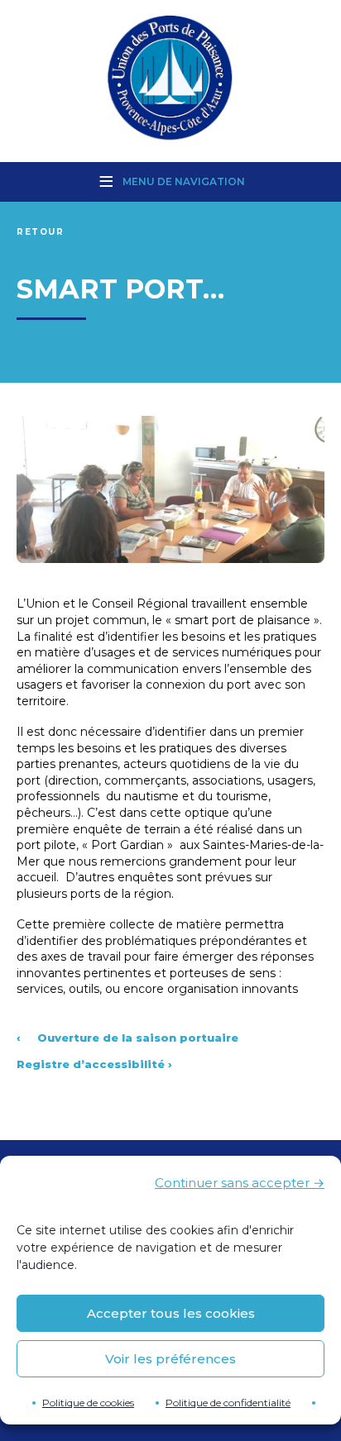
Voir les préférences (170, 1359)
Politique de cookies (88, 1402)
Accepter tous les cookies (171, 1313)
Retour (41, 232)
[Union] (170, 79)
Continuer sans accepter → (239, 1182)
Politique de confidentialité (228, 1402)
